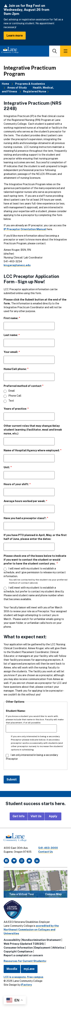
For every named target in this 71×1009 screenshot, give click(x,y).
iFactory (26, 984)
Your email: (11, 351)
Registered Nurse (34, 91)
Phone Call (14, 395)
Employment (42, 947)
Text (11, 400)
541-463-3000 (48, 847)
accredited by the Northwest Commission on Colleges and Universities (31, 929)
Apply (53, 816)
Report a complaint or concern (23, 955)
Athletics (58, 947)
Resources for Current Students (25, 961)
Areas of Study (17, 87)
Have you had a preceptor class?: (25, 518)
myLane (29, 969)
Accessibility (12, 939)
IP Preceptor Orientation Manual (25, 229)
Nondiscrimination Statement (41, 939)
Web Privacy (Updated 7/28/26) (24, 943)
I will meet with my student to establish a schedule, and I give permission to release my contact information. (35, 572)
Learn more (15, 35)
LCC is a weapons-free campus (23, 977)
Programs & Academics (30, 83)
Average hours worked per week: (24, 501)
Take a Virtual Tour (21, 894)
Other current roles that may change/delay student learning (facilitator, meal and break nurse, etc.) (33, 429)
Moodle (12, 969)
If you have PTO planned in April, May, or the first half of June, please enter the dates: (35, 537)
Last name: (11, 335)
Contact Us (45, 851)
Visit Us (36, 816)
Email (11, 390)
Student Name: (15, 710)
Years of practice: (15, 408)
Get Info (19, 816)
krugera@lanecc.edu (17, 265)
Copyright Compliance (18, 951)
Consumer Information (18, 947)
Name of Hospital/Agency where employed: (32, 450)
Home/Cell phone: (15, 369)
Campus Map (53, 894)
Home (5, 83)
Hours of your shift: (16, 484)
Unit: (7, 467)
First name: (11, 318)
